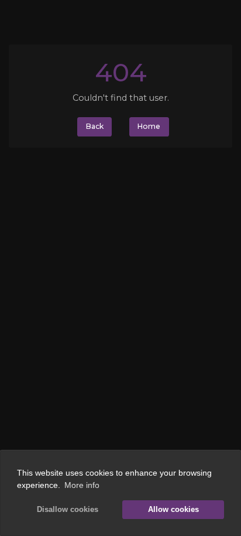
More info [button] (81, 485)
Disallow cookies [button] (67, 510)
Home (148, 126)
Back (95, 126)
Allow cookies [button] (173, 510)
